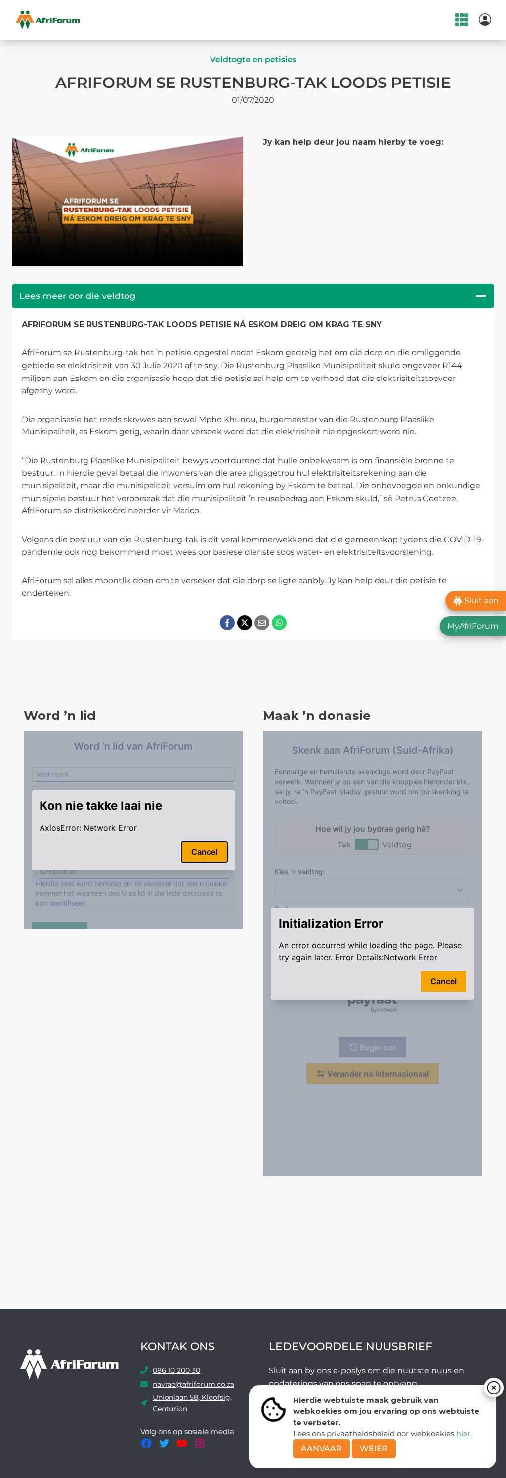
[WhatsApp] (279, 622)
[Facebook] (227, 622)
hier (463, 1433)
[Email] (261, 622)
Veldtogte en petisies (253, 59)
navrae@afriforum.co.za (193, 1384)
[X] (244, 622)
